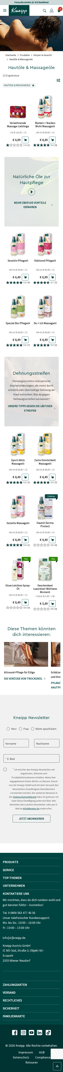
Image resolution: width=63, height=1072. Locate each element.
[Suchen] (43, 10)
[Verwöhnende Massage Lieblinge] (18, 107)
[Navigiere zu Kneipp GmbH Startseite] (19, 10)
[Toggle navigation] (4, 10)
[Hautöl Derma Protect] (45, 506)
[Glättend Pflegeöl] (45, 244)
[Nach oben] (57, 1066)
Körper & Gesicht (43, 55)
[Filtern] (58, 80)
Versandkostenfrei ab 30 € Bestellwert (31, 2)
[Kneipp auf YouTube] (32, 1032)
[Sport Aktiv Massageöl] (18, 444)
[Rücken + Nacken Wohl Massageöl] (45, 107)
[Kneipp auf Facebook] (15, 1032)
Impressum (25, 1052)
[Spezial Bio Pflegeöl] (18, 306)
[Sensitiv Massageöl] (18, 506)
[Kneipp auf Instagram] (24, 1032)
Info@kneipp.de (31, 808)
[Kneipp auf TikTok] (48, 1032)
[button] (51, 10)
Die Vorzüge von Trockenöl (23, 678)
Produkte (25, 55)
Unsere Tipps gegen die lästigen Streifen (30, 408)
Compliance (42, 1057)
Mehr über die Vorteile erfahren (30, 205)
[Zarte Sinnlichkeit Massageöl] (45, 444)
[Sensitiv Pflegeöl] (18, 244)
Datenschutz (21, 1057)
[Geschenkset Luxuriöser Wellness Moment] (45, 569)
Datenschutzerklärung (24, 796)
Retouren (31, 1062)
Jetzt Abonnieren (31, 818)
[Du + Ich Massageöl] (45, 306)
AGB (42, 1052)
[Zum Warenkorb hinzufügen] (25, 140)
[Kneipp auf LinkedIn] (40, 1032)
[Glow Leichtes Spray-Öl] (18, 569)
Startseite (10, 55)
